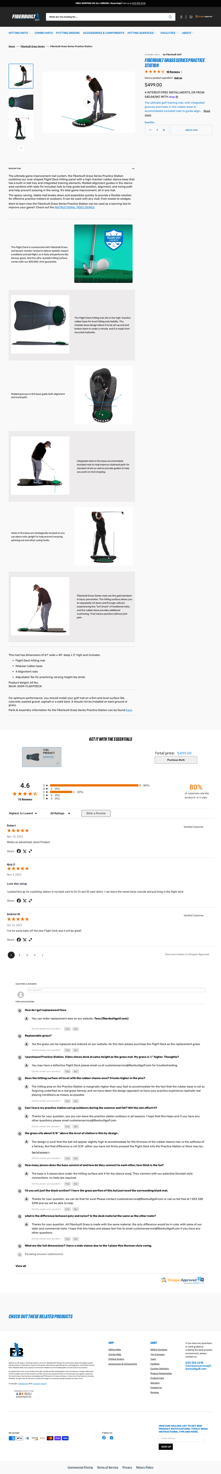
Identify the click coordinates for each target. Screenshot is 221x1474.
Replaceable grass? (38, 1035)
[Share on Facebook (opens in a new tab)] (19, 851)
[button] (181, 17)
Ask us (178, 78)
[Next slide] (21, 148)
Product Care (157, 1378)
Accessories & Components (122, 1364)
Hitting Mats (114, 1349)
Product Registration (161, 1373)
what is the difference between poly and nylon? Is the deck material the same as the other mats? (90, 1216)
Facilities (155, 1364)
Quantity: (150, 122)
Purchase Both (176, 760)
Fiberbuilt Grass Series (33, 46)
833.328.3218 (139, 3)
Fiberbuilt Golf (23, 1384)
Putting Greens (116, 1359)
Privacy (127, 1467)
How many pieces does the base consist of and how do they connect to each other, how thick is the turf (94, 1165)
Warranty (155, 1383)
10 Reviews (173, 71)
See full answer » (41, 1152)
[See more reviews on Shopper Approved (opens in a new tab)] (30, 851)
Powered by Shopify (40, 1384)
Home (12, 46)
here (129, 710)
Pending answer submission (44, 1254)
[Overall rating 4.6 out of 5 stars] (155, 72)
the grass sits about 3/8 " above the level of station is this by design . (72, 1133)
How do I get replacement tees (45, 1010)
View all (21, 1266)
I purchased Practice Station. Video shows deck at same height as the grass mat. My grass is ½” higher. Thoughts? (102, 1056)
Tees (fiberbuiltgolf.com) (111, 1018)
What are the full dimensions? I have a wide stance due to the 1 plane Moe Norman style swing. (88, 1245)
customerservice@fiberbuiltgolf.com (198, 1367)
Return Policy (144, 1467)
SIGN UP (166, 1446)
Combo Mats (114, 1354)
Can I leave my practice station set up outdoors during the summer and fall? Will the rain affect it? (91, 1107)
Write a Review (96, 813)
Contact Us (156, 1387)
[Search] (170, 17)
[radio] (110, 785)
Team (153, 1359)
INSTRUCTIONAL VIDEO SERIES (74, 207)
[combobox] (110, 17)
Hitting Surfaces (158, 1349)
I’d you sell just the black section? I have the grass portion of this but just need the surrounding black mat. (96, 1190)
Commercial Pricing (80, 1467)
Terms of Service (107, 1467)
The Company (157, 1354)
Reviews (154, 1392)
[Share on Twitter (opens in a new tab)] (25, 851)
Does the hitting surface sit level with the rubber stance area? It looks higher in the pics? (85, 1078)
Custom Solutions (159, 1368)
